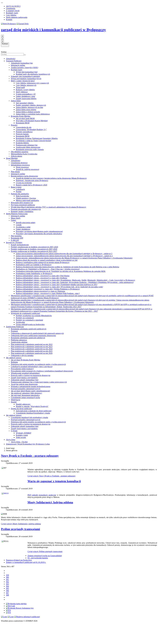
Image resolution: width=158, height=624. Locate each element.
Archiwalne (20, 322)
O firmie (14, 431)
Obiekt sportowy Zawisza (26, 198)
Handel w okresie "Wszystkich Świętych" (32, 406)
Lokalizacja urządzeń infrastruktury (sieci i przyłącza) (31, 366)
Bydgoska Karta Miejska (20, 116)
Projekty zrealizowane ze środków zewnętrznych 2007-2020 (34, 247)
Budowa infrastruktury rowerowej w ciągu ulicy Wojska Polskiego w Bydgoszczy (48, 289)
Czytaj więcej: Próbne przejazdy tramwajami (45, 551)
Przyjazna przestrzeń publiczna (23, 205)
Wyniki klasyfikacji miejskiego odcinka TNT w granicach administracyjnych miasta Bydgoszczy (48, 207)
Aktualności (10, 59)
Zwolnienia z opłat (23, 227)
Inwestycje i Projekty (14, 242)
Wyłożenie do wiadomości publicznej (25, 313)
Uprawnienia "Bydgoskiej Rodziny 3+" (31, 129)
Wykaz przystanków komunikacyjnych (26, 79)
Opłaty (13, 220)
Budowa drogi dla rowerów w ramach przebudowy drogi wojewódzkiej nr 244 (46, 260)
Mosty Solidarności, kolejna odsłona (50, 502)
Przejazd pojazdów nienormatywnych (25, 389)
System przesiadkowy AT (26, 94)
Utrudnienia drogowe (19, 163)
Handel (14, 402)
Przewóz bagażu (22, 134)
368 (7, 595)
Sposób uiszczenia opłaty (25, 222)
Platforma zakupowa (19, 340)
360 (7, 577)
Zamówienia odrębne (19, 342)
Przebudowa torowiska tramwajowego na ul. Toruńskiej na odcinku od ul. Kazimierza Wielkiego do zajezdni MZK (61, 271)
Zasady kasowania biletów (26, 98)
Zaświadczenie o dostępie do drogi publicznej (33, 411)
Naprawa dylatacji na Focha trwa (19, 560)
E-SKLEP (15, 240)
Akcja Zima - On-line (19, 442)
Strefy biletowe (22, 92)
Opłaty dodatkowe (23, 229)
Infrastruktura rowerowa (20, 165)
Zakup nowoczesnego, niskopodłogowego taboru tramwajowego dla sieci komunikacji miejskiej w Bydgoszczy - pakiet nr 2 (64, 256)
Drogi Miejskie (12, 158)
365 (7, 588)
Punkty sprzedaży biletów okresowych (31, 105)
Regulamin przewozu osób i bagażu (30, 149)
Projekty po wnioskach (25, 318)
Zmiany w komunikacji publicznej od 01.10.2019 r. (26, 562)
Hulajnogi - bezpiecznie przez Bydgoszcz (32, 180)
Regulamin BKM (22, 123)
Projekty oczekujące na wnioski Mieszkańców (34, 316)
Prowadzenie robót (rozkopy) (22, 369)
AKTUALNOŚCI (13, 6)
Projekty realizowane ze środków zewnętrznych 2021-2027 (34, 251)
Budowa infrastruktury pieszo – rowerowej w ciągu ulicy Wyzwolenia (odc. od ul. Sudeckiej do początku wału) (59, 287)
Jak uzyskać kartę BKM (25, 118)
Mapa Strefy (15, 218)
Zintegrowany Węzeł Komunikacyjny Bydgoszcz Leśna (28, 444)
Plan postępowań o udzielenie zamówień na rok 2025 (31, 351)
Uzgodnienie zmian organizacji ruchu (25, 397)
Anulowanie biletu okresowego (28, 147)
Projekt (18, 191)
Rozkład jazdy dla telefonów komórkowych (33, 74)
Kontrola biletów (22, 143)
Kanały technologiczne (20, 245)
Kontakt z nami (22, 435)
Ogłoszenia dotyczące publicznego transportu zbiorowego (33, 335)
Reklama (14, 362)
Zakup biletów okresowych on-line (29, 107)
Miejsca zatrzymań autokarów (27, 200)
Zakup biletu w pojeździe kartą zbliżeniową (33, 114)
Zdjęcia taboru (16, 156)
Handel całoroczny (23, 404)
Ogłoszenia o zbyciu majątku (22, 355)
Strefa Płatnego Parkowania (17, 214)
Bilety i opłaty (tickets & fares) (23, 81)
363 (7, 584)
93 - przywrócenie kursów (38, 558)
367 (7, 593)
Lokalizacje (20, 189)
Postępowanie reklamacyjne (27, 145)
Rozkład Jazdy (16, 70)
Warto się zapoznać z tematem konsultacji (54, 481)
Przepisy (14, 125)
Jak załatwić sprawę (13, 358)
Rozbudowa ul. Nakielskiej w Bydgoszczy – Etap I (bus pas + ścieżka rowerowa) (47, 269)
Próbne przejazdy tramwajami (20, 529)
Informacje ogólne (18, 65)
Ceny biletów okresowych (26, 85)
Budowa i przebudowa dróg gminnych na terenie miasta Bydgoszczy (42, 262)
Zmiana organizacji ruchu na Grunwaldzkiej (45, 556)
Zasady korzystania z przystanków (24, 378)
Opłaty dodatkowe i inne (25, 96)
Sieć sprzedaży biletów (25, 103)
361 (7, 579)
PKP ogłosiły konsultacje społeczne (42, 495)
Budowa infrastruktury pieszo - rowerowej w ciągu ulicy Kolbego (41, 278)
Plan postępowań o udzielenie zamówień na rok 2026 (31, 353)
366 (7, 591)
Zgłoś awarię (21, 437)
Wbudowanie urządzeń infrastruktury (25, 373)
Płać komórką (16, 236)
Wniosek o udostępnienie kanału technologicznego (30, 386)
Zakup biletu (16, 101)
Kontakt (9, 19)
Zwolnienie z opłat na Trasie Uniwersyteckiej (33, 141)
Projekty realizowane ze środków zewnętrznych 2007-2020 (34, 249)
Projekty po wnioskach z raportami (29, 320)
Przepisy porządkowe (24, 132)
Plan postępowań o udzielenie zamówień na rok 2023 (31, 347)
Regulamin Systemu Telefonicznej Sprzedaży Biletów (37, 138)
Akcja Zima (10, 440)
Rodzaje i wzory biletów (25, 90)
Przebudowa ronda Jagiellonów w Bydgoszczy (34, 273)
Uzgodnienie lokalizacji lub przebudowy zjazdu (29, 417)
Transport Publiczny (14, 61)
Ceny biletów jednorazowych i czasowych (32, 83)
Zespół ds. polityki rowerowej (27, 169)
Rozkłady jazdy (12, 13)
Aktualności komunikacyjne (22, 63)
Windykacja (15, 400)
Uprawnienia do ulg (23, 127)
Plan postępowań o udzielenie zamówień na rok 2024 (31, 349)
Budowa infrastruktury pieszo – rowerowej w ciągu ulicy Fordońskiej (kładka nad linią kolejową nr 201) (56, 285)
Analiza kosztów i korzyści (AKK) (24, 67)
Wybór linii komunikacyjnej (27, 72)
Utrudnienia (10, 8)
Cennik (18, 225)
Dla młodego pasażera (19, 152)
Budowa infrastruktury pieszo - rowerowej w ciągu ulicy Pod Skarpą (42, 276)
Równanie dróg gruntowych (22, 203)
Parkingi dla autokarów (20, 194)
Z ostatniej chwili (12, 11)
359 (7, 575)
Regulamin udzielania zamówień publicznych (28, 329)
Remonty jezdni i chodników (22, 211)
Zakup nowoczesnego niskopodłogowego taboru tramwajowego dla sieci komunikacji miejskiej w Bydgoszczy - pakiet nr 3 (64, 254)
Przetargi (14, 331)
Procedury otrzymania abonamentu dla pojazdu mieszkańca (39, 234)
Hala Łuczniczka (22, 196)
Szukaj (3, 52)
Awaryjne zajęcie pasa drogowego (24, 384)
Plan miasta (15, 172)
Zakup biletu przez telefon (26, 110)
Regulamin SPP (17, 238)
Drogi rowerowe (22, 167)
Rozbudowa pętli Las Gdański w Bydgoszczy (34, 265)
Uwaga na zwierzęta (24, 183)
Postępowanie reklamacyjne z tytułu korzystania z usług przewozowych (39, 382)
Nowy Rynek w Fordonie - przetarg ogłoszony (30, 455)
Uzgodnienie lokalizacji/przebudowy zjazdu (33, 413)
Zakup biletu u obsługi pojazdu (28, 112)
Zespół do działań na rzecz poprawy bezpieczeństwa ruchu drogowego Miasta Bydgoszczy (51, 178)
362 (7, 582)
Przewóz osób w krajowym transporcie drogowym (30, 375)
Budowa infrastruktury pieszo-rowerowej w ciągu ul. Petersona (40, 291)
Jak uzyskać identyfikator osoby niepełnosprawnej (30, 391)
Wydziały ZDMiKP (23, 433)
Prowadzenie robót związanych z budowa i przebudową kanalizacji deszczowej (42, 371)
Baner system (16, 187)
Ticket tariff (20, 87)
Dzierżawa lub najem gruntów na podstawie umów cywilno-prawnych (38, 364)
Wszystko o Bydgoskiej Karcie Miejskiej (32, 121)
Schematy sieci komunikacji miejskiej (25, 76)
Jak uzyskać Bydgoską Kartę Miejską (25, 360)
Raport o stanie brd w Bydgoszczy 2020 (31, 185)
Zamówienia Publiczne (15, 327)
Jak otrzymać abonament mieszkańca (25, 395)
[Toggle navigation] (2, 2)
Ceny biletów (11, 15)
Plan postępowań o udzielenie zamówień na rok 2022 (31, 344)
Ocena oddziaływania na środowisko (30, 324)
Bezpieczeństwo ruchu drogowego (24, 176)
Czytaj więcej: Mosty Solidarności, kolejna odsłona (21, 524)
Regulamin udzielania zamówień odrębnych (28, 338)
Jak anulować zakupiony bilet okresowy (26, 393)
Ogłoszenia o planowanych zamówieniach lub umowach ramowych (37, 333)
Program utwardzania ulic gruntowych (26, 209)
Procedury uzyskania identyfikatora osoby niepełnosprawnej (39, 231)
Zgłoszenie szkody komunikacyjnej (24, 380)
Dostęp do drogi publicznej (21, 409)
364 (7, 586)
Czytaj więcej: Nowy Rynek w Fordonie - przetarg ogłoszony (52, 476)
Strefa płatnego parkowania (16, 17)
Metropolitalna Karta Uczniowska (24, 154)
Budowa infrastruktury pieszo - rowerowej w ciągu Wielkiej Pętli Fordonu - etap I (47, 293)
